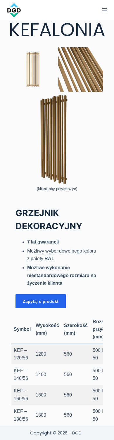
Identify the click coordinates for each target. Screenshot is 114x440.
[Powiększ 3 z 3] (95, 102)
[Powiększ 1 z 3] (48, 55)
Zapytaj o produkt (40, 301)
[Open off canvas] (104, 10)
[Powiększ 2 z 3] (95, 55)
